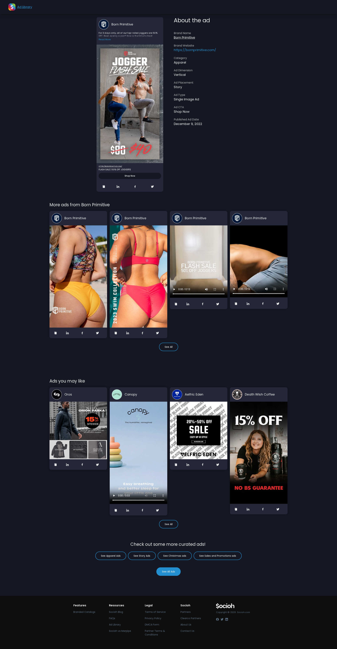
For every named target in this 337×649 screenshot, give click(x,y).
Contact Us (187, 631)
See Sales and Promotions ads (217, 556)
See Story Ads (142, 556)
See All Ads (168, 571)
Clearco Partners (190, 618)
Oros (68, 394)
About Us (185, 624)
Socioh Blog (116, 612)
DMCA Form (152, 624)
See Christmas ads (174, 556)
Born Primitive (122, 24)
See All (169, 347)
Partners (185, 612)
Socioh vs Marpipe (120, 631)
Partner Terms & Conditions (155, 632)
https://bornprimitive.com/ (110, 166)
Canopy (131, 394)
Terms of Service (155, 612)
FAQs (112, 618)
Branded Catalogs (84, 612)
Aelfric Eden (194, 394)
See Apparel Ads (111, 556)
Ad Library (115, 624)
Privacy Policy (153, 618)
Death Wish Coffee (260, 394)
